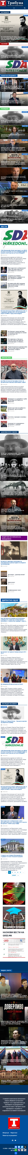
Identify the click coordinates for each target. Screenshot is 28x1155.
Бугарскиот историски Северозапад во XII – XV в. (14, 652)
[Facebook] (12, 1140)
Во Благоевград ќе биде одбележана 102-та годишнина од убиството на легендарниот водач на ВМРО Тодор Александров (14, 312)
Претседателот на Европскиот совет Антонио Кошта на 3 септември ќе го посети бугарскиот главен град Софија (14, 822)
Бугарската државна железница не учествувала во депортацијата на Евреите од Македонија (13, 563)
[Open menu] (14, 8)
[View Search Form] (24, 8)
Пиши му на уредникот (10, 1135)
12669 (14, 875)
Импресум (6, 1133)
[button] (7, 41)
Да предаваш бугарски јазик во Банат (12, 684)
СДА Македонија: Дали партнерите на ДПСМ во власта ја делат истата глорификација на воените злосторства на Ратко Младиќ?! (14, 252)
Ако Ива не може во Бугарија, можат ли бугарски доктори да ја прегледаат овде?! (13, 381)
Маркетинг (14, 1133)
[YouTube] (15, 1140)
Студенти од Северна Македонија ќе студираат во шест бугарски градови (12, 856)
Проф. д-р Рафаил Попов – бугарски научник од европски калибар (14, 721)
